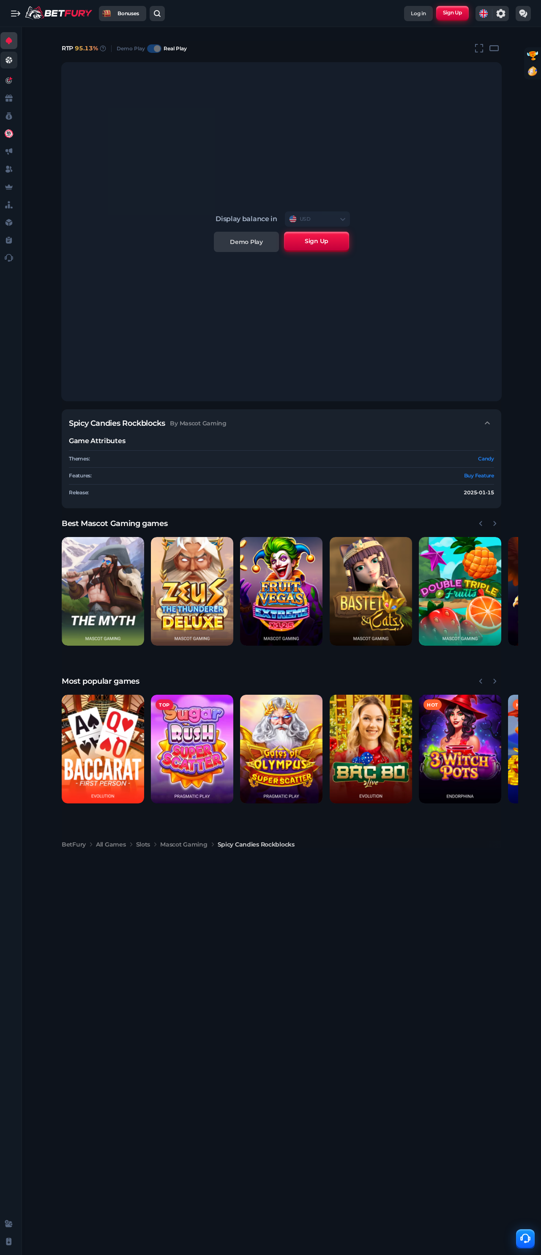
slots (143, 844)
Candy (486, 458)
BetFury (74, 844)
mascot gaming (183, 844)
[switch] (154, 48)
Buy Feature (479, 475)
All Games (111, 844)
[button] (103, 591)
